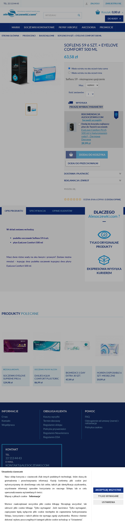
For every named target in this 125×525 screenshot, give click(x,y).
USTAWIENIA (108, 502)
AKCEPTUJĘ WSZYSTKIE (108, 490)
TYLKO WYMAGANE (108, 496)
